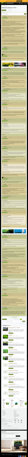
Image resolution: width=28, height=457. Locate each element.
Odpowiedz (4, 10)
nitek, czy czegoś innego (13, 363)
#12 (6, 180)
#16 (6, 238)
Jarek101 (5, 260)
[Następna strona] (24, 319)
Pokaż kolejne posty (14, 317)
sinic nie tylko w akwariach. (14, 391)
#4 (6, 71)
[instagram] (24, 456)
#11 (6, 162)
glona (10, 356)
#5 (6, 79)
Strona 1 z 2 (18, 319)
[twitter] (20, 456)
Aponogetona (4, 32)
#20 (6, 310)
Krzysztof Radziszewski (7, 68)
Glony (11, 342)
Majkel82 (5, 76)
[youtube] (22, 456)
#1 (6, 19)
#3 (6, 57)
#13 (6, 187)
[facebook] (19, 456)
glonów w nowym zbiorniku (13, 370)
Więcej (17, 438)
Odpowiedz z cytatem (4, 78)
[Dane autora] (8, 17)
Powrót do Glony (23, 322)
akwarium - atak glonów (13, 349)
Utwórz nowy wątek (10, 10)
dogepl (5, 54)
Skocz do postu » (11, 347)
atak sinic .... (12, 376)
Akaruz (5, 177)
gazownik (5, 102)
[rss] (25, 456)
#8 (6, 122)
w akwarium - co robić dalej (14, 327)
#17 (6, 263)
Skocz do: (8, 321)
